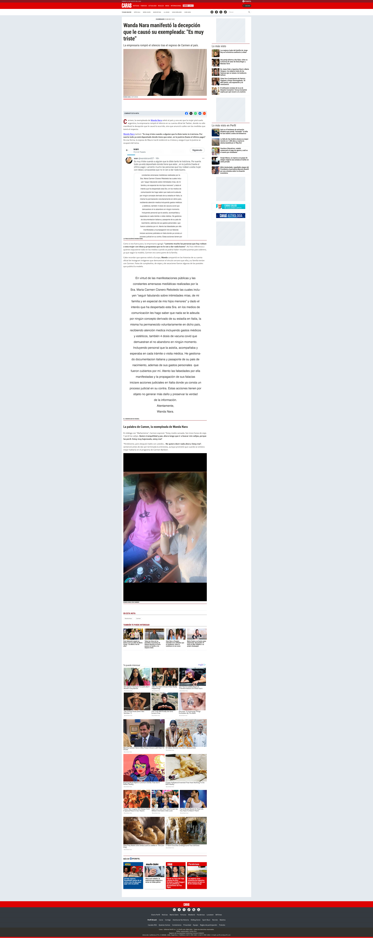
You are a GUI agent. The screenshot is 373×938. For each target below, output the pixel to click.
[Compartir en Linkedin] (199, 113)
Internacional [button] (176, 6)
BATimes (219, 915)
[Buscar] (249, 12)
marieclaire (154, 864)
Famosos (144, 6)
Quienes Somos (164, 925)
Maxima (222, 920)
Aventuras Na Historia (181, 920)
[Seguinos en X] (220, 12)
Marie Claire (174, 915)
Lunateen (210, 915)
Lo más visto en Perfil (224, 125)
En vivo (247, 6)
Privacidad (187, 925)
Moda (167, 6)
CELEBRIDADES (160, 19)
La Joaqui (166, 12)
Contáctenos (176, 925)
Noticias (136, 6)
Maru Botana (157, 12)
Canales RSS (152, 925)
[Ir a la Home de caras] (127, 7)
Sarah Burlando (177, 12)
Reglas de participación (208, 925)
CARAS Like (188, 5)
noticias (133, 864)
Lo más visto (219, 46)
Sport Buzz (206, 920)
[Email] (204, 113)
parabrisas (197, 864)
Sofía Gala (137, 12)
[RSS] (193, 909)
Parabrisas (201, 915)
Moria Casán (146, 12)
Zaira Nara (187, 12)
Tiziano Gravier (126, 12)
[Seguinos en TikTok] (225, 12)
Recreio (215, 920)
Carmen (138, 618)
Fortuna (183, 915)
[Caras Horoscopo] (230, 217)
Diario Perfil (155, 915)
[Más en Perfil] (135, 858)
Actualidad (152, 6)
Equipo (195, 925)
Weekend (191, 915)
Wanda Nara (128, 618)
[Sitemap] (198, 909)
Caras (161, 920)
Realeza (161, 6)
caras (176, 864)
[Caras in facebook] (216, 12)
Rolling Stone (195, 920)
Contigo (168, 920)
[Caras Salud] (230, 208)
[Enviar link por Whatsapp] (195, 113)
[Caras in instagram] (211, 12)
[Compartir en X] (191, 113)
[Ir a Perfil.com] (246, 2)
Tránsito (222, 925)
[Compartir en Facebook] (186, 113)
